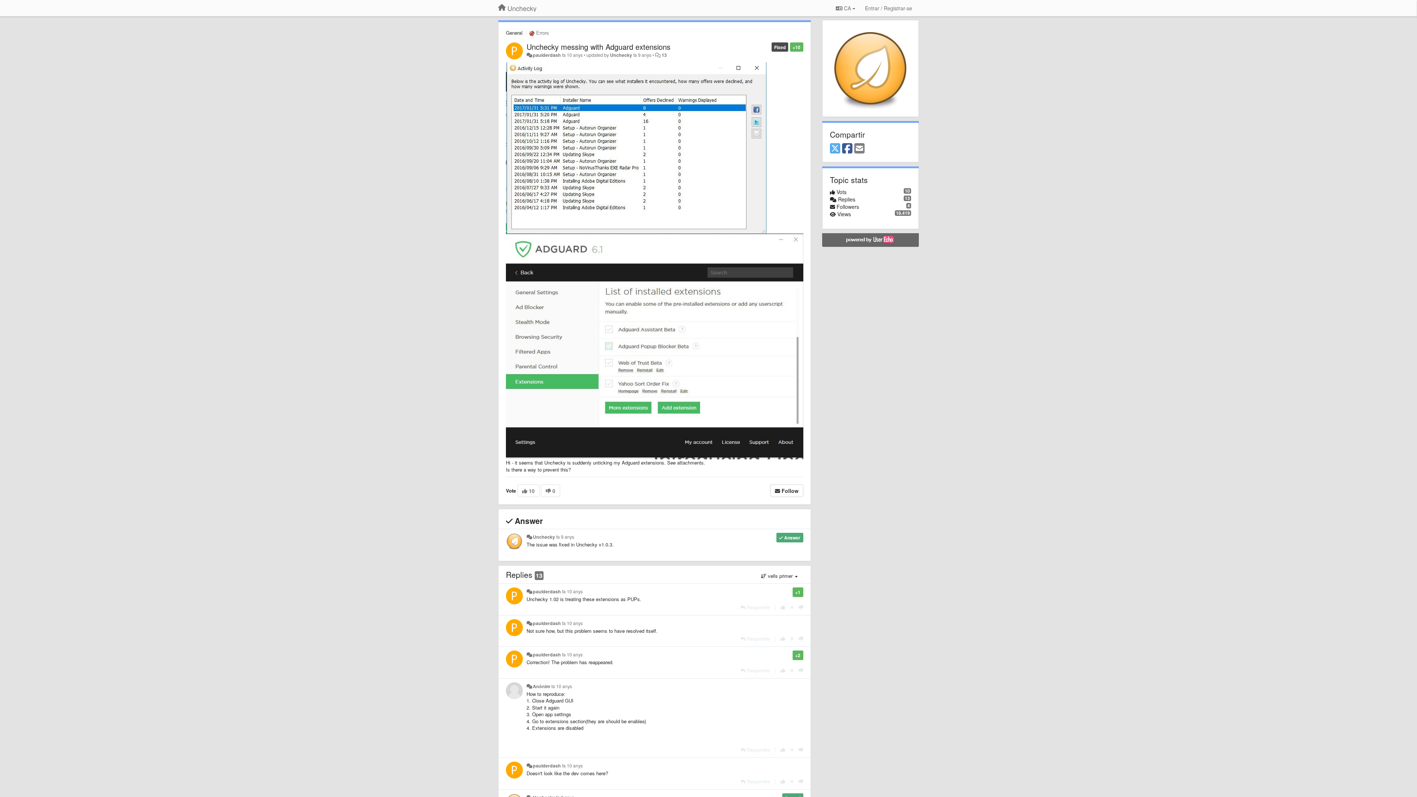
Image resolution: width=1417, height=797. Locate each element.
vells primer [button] (780, 575)
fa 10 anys (572, 591)
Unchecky (621, 55)
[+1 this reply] (782, 607)
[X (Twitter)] (835, 148)
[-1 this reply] (801, 607)
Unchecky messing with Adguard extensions (598, 46)
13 (664, 55)
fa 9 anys (565, 537)
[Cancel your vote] (792, 607)
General (514, 32)
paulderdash (547, 55)
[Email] (859, 148)
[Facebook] (847, 148)
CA (847, 8)
